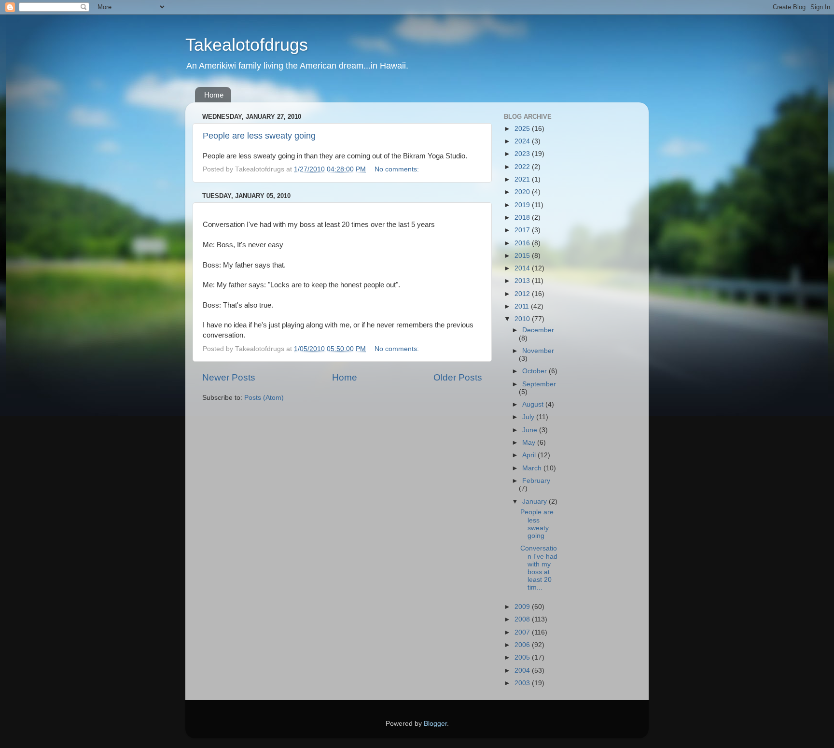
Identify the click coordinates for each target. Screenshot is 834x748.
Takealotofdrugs (246, 45)
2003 (523, 683)
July (529, 417)
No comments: (398, 169)
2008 (523, 619)
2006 (523, 645)
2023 (523, 153)
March (532, 468)
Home (213, 95)
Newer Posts (228, 377)
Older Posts (457, 377)
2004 (523, 670)
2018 (523, 217)
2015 (523, 255)
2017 (523, 230)
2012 (523, 293)
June (530, 430)
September (539, 384)
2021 (523, 179)
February (536, 480)
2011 (522, 306)
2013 (523, 280)
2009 (523, 606)
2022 (523, 166)
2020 (523, 192)
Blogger (435, 723)
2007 (523, 632)
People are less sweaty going (259, 136)
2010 (523, 319)
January (535, 501)
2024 (523, 141)
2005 (523, 657)
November (538, 350)
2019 (523, 205)
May (529, 442)
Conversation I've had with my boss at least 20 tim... (538, 568)
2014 (523, 268)
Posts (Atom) (264, 397)
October (535, 371)
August (533, 404)
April (530, 455)
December (538, 330)
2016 (523, 243)
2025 (523, 128)
